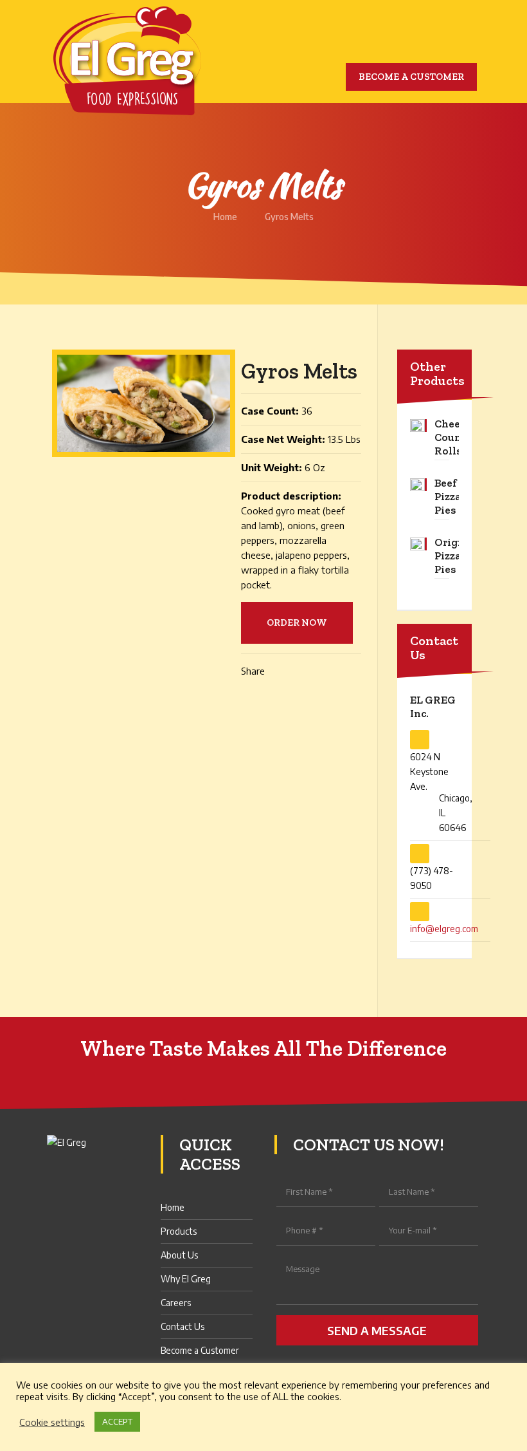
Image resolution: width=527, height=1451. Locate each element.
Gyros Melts (289, 216)
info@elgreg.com (444, 928)
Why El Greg (186, 1278)
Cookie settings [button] (52, 1422)
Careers (176, 1302)
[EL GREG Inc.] (127, 61)
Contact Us (182, 1326)
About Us (179, 1255)
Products (179, 1231)
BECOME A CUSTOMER (411, 76)
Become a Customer (200, 1350)
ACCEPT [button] (117, 1421)
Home (225, 216)
